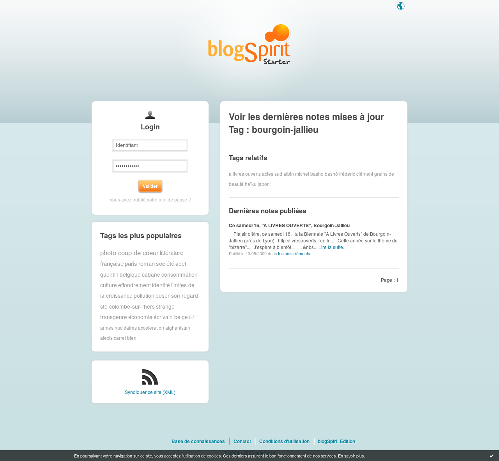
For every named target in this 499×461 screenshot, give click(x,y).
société (165, 263)
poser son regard (177, 295)
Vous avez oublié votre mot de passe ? (150, 199)
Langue (401, 6)
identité (161, 285)
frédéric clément (356, 173)
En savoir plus (351, 455)
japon (264, 183)
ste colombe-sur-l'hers (127, 306)
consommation (179, 274)
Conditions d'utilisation (284, 441)
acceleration (151, 327)
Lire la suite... (333, 247)
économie (140, 317)
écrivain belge (171, 317)
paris (131, 263)
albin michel (296, 173)
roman (146, 263)
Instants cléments (294, 253)
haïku (251, 183)
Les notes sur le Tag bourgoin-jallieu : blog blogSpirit (249, 43)
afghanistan (177, 327)
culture (108, 285)
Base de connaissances (198, 441)
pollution (144, 295)
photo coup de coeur (129, 252)
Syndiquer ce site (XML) (150, 392)
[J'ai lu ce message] (491, 455)
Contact (242, 441)
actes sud (272, 173)
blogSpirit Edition (336, 441)
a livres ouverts (245, 173)
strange (165, 306)
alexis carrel (113, 337)
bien (131, 337)
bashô (331, 173)
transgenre (113, 317)
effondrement (134, 285)
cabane (151, 274)
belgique (130, 274)
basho (317, 173)
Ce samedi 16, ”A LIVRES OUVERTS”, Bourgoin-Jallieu (289, 225)
